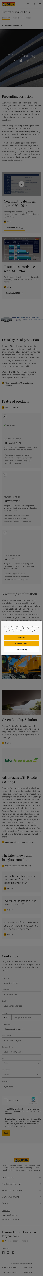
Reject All (21, 637)
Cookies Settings (21, 650)
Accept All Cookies (21, 643)
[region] (21, 638)
